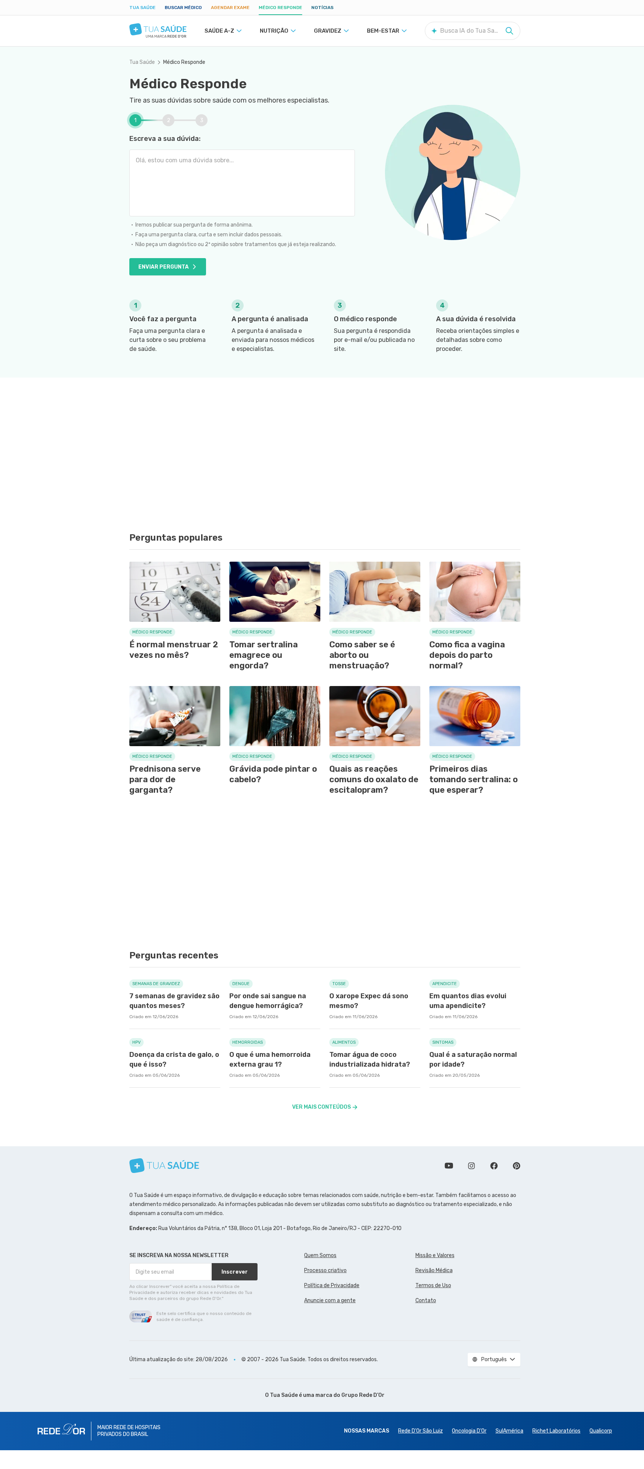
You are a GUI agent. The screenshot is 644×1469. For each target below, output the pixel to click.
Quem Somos (320, 1255)
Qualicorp (600, 1431)
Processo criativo (325, 1270)
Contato (425, 1300)
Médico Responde (280, 7)
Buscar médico (183, 7)
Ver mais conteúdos (321, 1107)
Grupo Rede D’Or (363, 1395)
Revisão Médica (434, 1270)
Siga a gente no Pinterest (516, 1166)
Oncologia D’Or (469, 1431)
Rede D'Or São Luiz (420, 1431)
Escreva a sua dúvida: (165, 139)
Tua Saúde (142, 7)
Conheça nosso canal (449, 1166)
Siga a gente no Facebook (494, 1166)
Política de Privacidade (331, 1285)
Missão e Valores (435, 1255)
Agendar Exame (230, 7)
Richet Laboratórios (556, 1431)
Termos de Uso (433, 1285)
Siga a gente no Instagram (471, 1166)
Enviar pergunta (163, 267)
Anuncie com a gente (330, 1300)
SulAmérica (509, 1431)
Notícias (322, 7)
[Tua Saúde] (157, 29)
